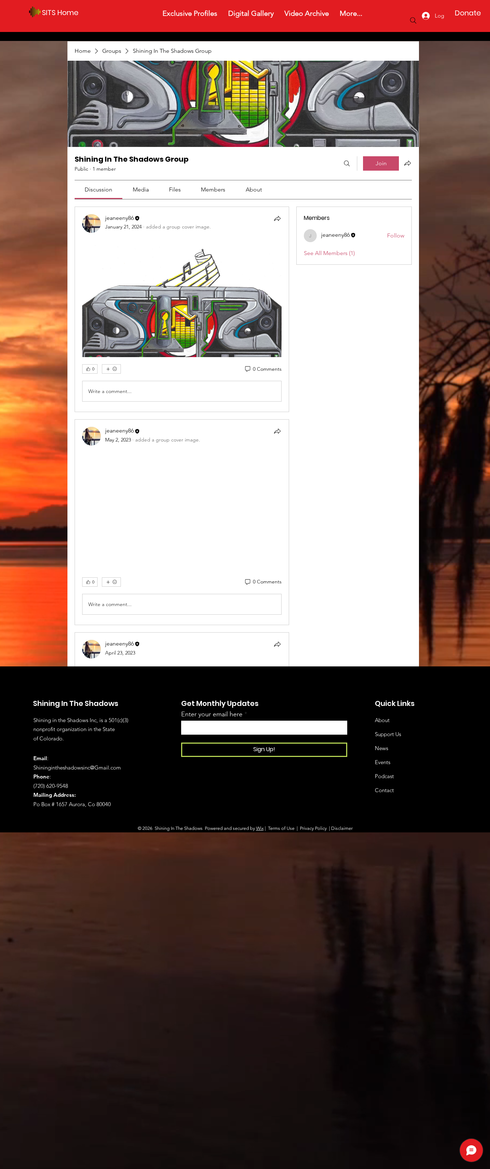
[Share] (277, 218)
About (382, 720)
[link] (98, 189)
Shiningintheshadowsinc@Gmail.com (77, 767)
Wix (260, 828)
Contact (384, 790)
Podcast (384, 776)
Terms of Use (281, 828)
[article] (182, 309)
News (381, 748)
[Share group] (407, 163)
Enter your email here (211, 714)
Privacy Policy (313, 828)
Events (382, 762)
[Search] (413, 20)
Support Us (388, 734)
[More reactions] (111, 369)
